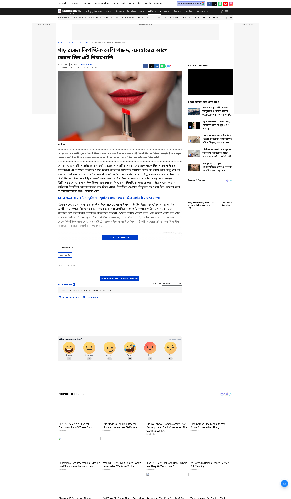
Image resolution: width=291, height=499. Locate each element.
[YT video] (225, 4)
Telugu (114, 3)
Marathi (147, 3)
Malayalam (64, 3)
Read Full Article (119, 238)
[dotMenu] (214, 11)
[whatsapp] (220, 4)
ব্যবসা (142, 11)
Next (231, 17)
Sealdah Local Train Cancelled (152, 18)
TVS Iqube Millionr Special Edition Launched (92, 18)
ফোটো (167, 11)
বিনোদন (131, 11)
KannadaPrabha (101, 3)
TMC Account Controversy (180, 18)
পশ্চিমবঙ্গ (119, 11)
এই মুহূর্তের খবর (93, 11)
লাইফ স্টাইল (154, 11)
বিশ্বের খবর (203, 11)
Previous (226, 17)
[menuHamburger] (226, 11)
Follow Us (176, 66)
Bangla (131, 3)
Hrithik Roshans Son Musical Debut (210, 18)
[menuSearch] (232, 11)
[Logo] (70, 11)
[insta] (231, 4)
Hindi (139, 3)
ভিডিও (177, 11)
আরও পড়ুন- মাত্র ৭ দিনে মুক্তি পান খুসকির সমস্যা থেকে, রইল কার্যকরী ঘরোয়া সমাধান (110, 197)
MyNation (158, 3)
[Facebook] (209, 4)
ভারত (108, 11)
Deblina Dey (86, 64)
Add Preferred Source (189, 3)
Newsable (76, 3)
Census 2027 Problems (124, 18)
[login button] (223, 11)
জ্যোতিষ (189, 11)
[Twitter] (214, 4)
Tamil (122, 3)
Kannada (87, 3)
